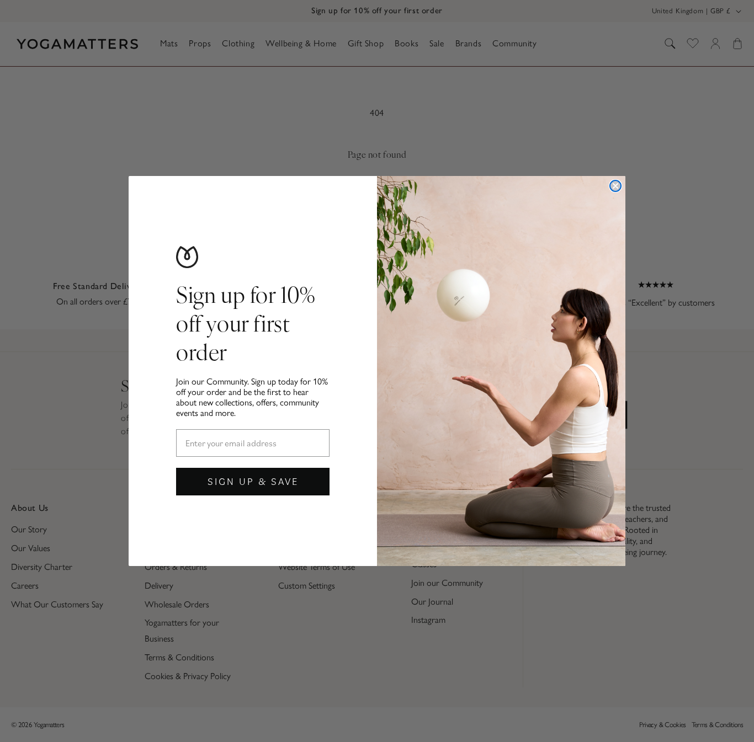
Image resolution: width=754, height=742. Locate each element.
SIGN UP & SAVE (253, 481)
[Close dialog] (615, 185)
